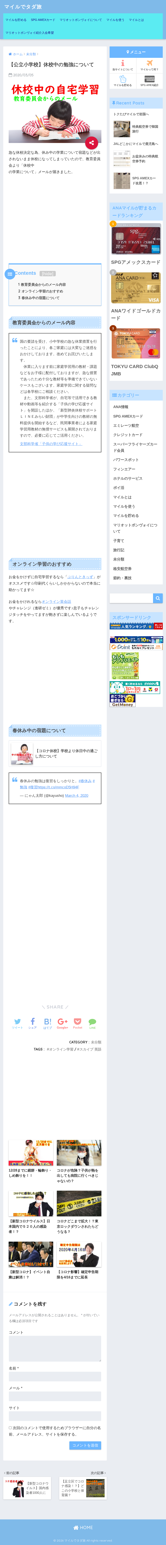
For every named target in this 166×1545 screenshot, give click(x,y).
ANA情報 (120, 407)
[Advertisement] (55, 218)
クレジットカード (128, 435)
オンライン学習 (61, 1049)
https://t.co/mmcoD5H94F (58, 787)
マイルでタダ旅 (23, 6)
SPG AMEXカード (43, 20)
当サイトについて (122, 69)
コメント (16, 1332)
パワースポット (126, 460)
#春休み (85, 781)
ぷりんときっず (80, 577)
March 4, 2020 (76, 796)
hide (47, 273)
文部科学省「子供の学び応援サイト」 (51, 444)
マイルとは (136, 20)
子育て (118, 541)
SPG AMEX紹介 (149, 85)
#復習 (33, 787)
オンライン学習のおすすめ (40, 291)
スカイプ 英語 (90, 1049)
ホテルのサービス (128, 478)
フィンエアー (124, 469)
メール (15, 1388)
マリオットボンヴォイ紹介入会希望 (29, 32)
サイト (14, 1408)
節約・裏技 (122, 578)
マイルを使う (115, 20)
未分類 (96, 1042)
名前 (14, 1368)
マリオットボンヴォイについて (81, 20)
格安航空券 (122, 569)
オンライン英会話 (56, 602)
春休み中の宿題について (39, 298)
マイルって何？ (149, 69)
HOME (86, 1527)
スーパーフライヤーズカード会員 (135, 447)
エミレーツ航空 (126, 426)
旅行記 (118, 550)
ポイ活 (118, 488)
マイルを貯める (16, 20)
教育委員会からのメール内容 (42, 284)
